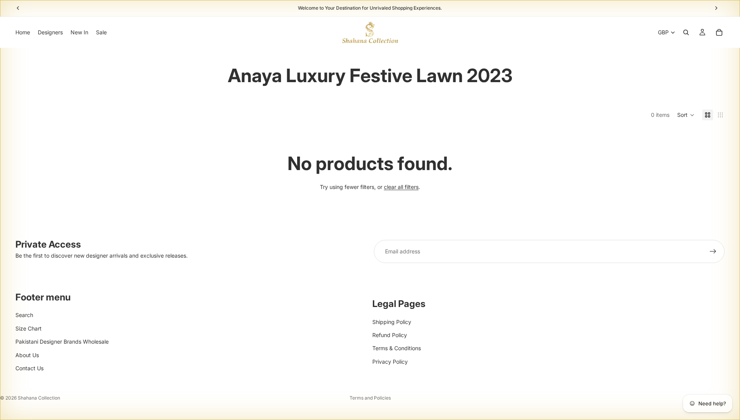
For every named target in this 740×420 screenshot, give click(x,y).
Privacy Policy (390, 361)
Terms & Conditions (396, 348)
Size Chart (28, 328)
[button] (686, 114)
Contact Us (29, 368)
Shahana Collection (39, 398)
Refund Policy (389, 335)
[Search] (686, 32)
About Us (27, 355)
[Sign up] (713, 251)
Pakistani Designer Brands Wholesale (62, 341)
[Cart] (719, 32)
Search (24, 315)
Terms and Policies (370, 398)
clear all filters (401, 187)
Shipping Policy (391, 322)
